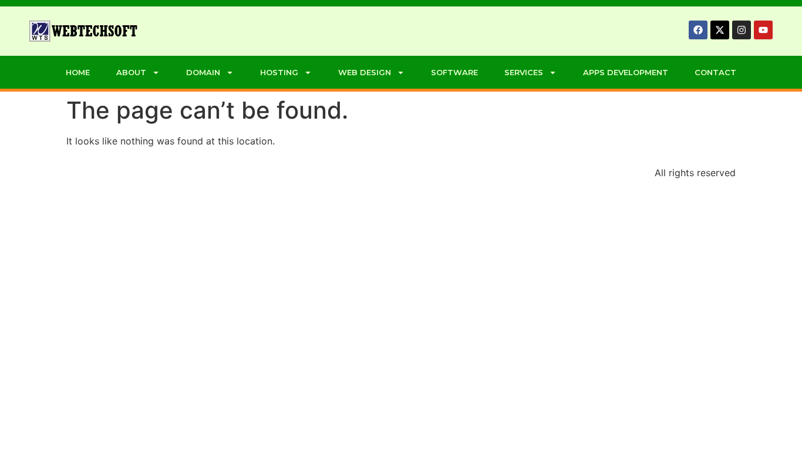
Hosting (279, 72)
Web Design (364, 72)
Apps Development (625, 72)
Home (78, 72)
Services (523, 72)
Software (454, 72)
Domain (203, 72)
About (131, 72)
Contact (715, 72)
